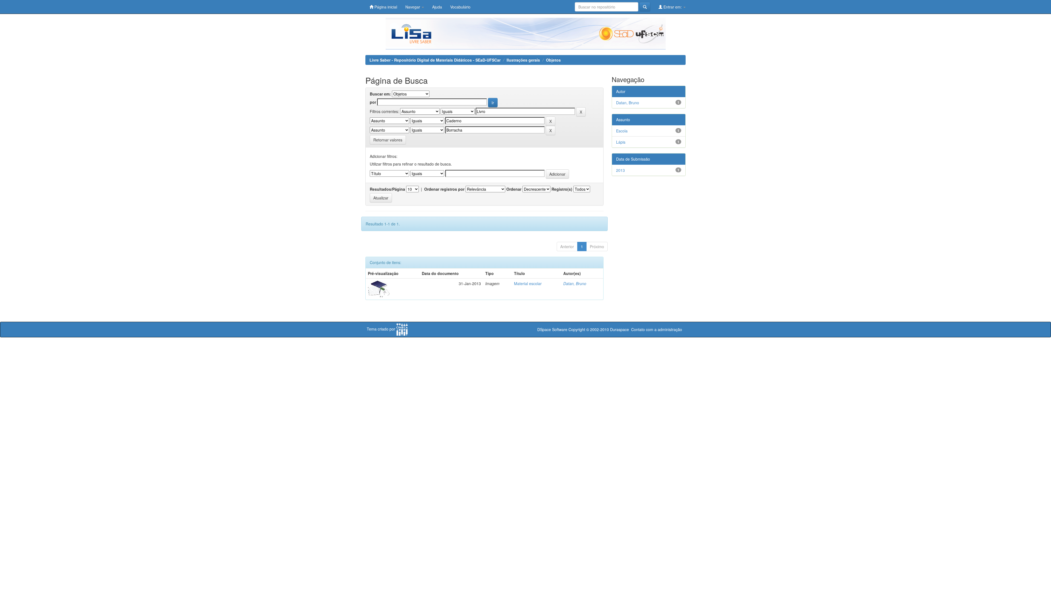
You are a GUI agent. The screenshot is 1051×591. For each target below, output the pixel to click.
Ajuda (437, 7)
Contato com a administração (656, 329)
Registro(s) (562, 189)
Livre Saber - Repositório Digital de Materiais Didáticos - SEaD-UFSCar (435, 60)
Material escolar (528, 283)
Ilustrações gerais (523, 60)
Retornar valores (387, 140)
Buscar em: (380, 94)
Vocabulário (460, 7)
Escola (622, 131)
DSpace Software (552, 329)
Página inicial (385, 7)
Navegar (413, 7)
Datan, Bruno (574, 283)
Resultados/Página (387, 189)
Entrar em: (672, 7)
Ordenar (513, 189)
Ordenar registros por (444, 189)
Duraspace (619, 329)
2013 (620, 170)
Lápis (620, 142)
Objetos (553, 60)
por (373, 102)
